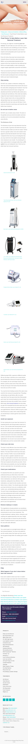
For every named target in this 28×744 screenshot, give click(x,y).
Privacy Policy (18, 740)
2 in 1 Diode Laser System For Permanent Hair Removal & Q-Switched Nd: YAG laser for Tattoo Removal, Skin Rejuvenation (13, 258)
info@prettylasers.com (11, 616)
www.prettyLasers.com (10, 710)
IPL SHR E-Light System (21, 603)
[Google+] (13, 699)
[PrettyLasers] (2, 2)
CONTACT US (6, 722)
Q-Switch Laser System (20, 599)
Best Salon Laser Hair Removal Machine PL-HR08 (13, 229)
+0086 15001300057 (11, 612)
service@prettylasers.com (8, 620)
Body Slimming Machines (7, 601)
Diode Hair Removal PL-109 (9, 172)
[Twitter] (7, 699)
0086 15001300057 (12, 708)
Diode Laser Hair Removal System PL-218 (12, 342)
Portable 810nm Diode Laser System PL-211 (12, 287)
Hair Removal (5, 591)
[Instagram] (10, 699)
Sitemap (13, 740)
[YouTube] (4, 699)
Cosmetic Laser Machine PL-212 (10, 314)
